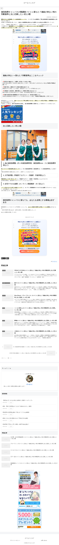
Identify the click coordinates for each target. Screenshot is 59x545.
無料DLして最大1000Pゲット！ (29, 66)
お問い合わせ (44, 540)
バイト (4, 258)
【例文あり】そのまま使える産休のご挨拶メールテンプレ (18, 400)
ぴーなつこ (29, 384)
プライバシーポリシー (15, 540)
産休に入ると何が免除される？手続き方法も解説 (15, 418)
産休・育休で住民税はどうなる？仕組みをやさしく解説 (17, 406)
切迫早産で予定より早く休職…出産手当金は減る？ (16, 424)
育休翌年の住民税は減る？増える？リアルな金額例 (16, 412)
